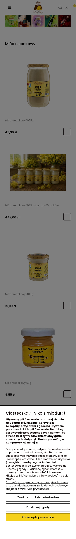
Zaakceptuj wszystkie (38, 517)
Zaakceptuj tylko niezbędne (38, 497)
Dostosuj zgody (38, 507)
